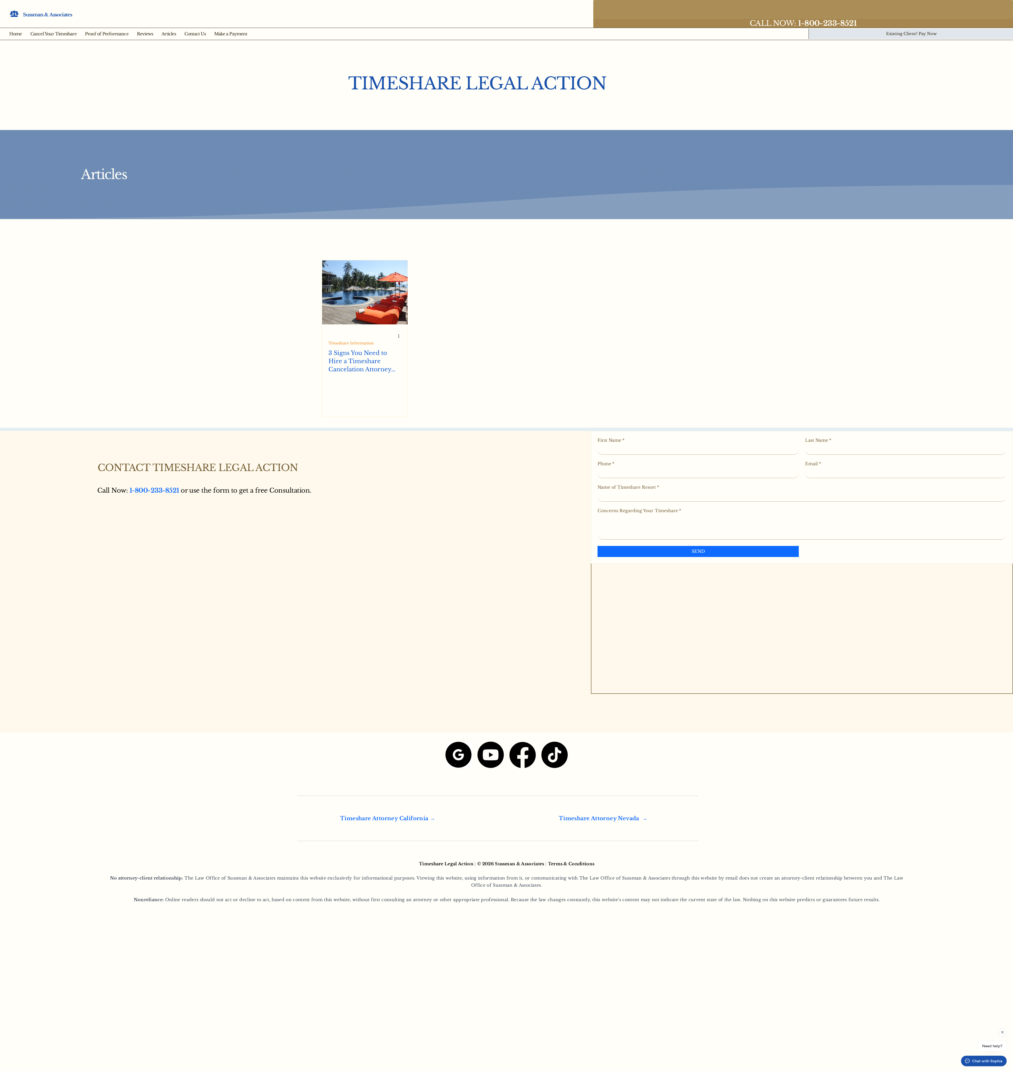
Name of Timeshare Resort (628, 487)
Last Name (818, 440)
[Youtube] (490, 755)
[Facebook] (522, 755)
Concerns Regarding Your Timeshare (639, 510)
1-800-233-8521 (154, 490)
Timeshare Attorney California (384, 818)
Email (813, 463)
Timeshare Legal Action (477, 83)
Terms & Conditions (571, 863)
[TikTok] (554, 755)
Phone (606, 463)
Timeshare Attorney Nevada (599, 818)
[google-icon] (458, 755)
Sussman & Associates (47, 15)
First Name (611, 440)
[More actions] (400, 336)
